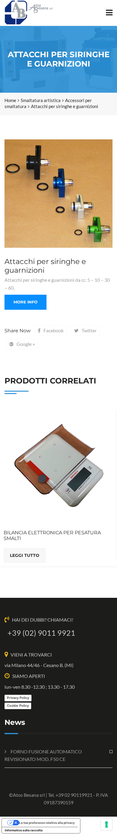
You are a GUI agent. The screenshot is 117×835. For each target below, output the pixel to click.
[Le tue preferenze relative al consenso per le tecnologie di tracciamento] (106, 824)
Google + (25, 344)
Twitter (89, 330)
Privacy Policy (18, 698)
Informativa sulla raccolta (24, 830)
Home (10, 100)
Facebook (54, 330)
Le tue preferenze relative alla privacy (47, 822)
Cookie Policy (18, 705)
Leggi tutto (24, 555)
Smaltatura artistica (41, 100)
